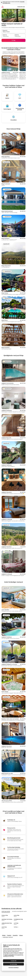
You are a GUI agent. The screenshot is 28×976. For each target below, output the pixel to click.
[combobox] (13, 32)
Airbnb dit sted (21, 6)
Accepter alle (13, 960)
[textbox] (7, 36)
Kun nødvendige (13, 964)
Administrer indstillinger (13, 967)
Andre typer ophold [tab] (6, 911)
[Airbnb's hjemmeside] (3, 7)
